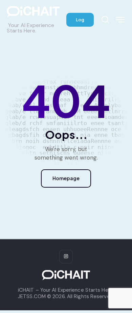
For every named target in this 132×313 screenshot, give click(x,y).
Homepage (66, 178)
